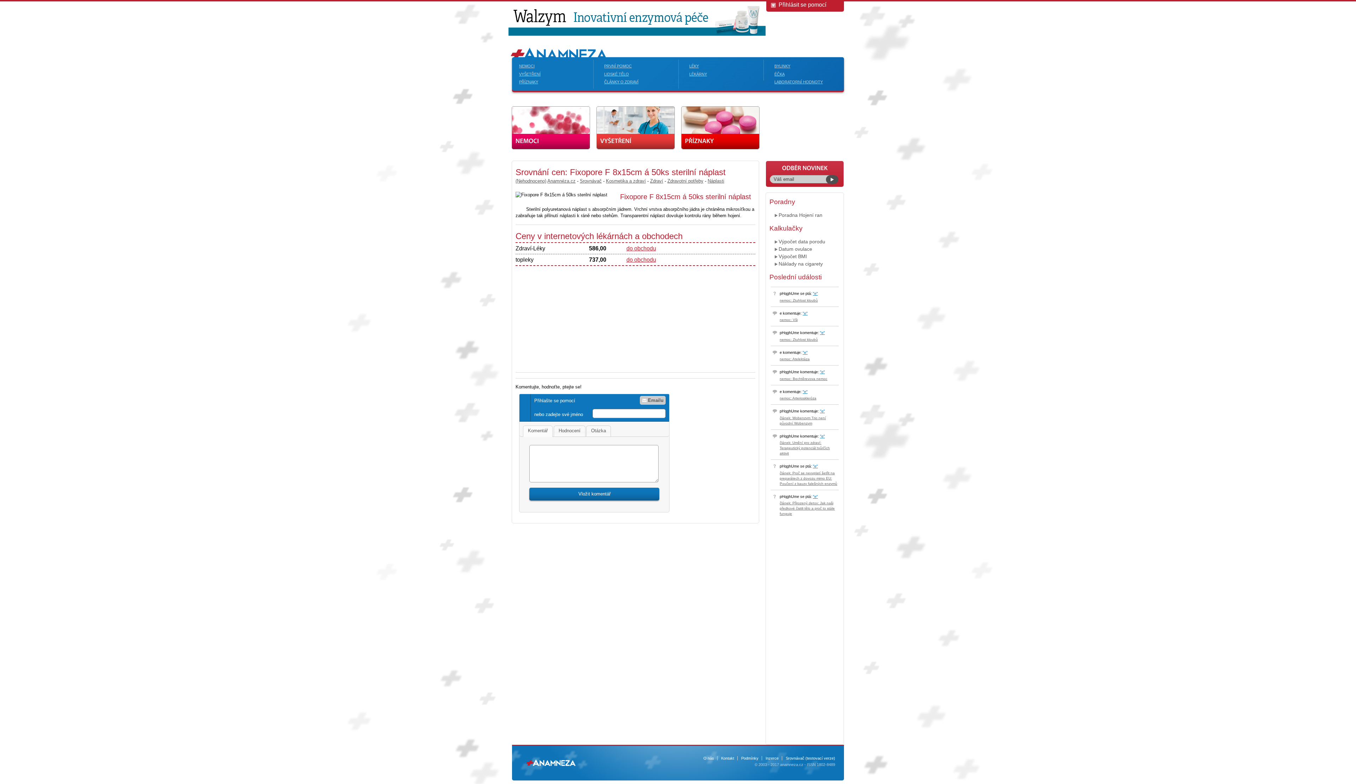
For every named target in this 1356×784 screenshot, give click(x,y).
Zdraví (656, 181)
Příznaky (528, 82)
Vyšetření (530, 74)
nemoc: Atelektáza (795, 359)
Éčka (779, 74)
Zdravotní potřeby (685, 181)
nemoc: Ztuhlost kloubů (799, 300)
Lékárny (698, 74)
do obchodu (641, 248)
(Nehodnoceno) (531, 181)
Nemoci (527, 66)
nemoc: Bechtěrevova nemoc (803, 379)
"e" (815, 293)
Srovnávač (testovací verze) (810, 758)
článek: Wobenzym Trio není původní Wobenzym (803, 420)
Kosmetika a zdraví (626, 181)
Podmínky (750, 758)
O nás (708, 758)
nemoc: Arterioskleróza (798, 398)
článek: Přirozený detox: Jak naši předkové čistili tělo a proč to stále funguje (807, 508)
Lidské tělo (616, 74)
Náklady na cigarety (801, 264)
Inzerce (772, 758)
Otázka (598, 430)
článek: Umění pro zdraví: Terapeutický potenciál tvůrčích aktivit (805, 448)
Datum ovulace (795, 249)
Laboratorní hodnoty (798, 82)
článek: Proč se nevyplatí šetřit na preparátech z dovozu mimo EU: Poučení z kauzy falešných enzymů (808, 478)
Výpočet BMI (793, 256)
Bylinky (782, 66)
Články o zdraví (621, 82)
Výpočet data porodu (802, 241)
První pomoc (618, 66)
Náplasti (716, 181)
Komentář (538, 430)
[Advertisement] (456, 267)
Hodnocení (570, 430)
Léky (694, 66)
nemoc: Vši (789, 320)
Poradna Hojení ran (800, 215)
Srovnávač (591, 181)
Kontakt (727, 758)
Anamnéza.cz (561, 181)
